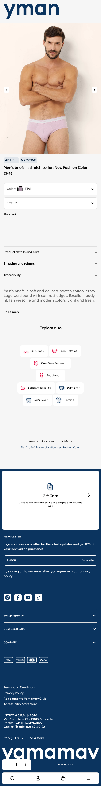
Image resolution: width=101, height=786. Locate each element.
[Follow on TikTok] (38, 597)
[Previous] (6, 90)
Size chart (10, 214)
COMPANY (10, 642)
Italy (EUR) (11, 738)
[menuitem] (12, 778)
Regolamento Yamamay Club (25, 699)
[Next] (94, 90)
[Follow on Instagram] (7, 597)
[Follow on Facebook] (18, 597)
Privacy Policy (14, 693)
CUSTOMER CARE (14, 629)
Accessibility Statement (20, 704)
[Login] (38, 778)
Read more (12, 312)
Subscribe (88, 560)
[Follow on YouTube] (28, 597)
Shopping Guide (14, 615)
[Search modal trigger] (12, 778)
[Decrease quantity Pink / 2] (7, 764)
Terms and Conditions (20, 687)
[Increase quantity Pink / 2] (25, 764)
